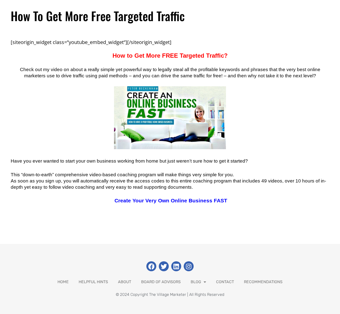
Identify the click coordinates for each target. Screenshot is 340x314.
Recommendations (263, 281)
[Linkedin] (176, 266)
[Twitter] (164, 266)
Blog (196, 281)
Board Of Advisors (161, 281)
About (124, 281)
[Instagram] (189, 266)
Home (63, 281)
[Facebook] (151, 266)
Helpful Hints (93, 281)
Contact (225, 281)
